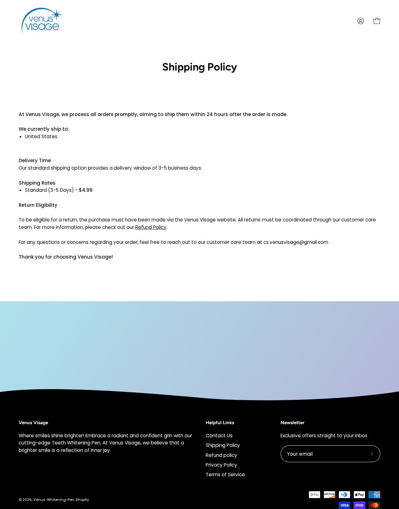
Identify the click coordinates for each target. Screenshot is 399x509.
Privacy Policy (221, 465)
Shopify (82, 499)
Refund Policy (150, 227)
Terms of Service (225, 474)
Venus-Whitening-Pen (53, 499)
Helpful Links (220, 422)
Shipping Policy (223, 445)
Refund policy (221, 455)
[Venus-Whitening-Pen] (42, 21)
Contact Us (219, 435)
